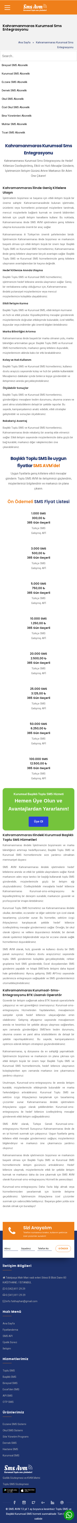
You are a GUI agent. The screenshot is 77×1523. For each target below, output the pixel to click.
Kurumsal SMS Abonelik (16, 73)
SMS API (8, 1336)
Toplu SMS (9, 1370)
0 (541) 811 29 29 (15, 1295)
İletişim (7, 1348)
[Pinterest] (62, 1502)
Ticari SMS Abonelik (13, 132)
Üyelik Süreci (10, 1342)
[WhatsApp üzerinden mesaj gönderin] (69, 1515)
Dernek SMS (10, 1443)
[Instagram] (34, 1502)
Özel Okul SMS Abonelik (16, 107)
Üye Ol (38, 821)
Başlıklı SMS (9, 1376)
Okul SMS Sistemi (13, 1430)
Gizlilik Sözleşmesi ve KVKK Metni (21, 1477)
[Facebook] (15, 1502)
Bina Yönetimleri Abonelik (17, 115)
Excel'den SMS (11, 1389)
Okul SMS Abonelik (13, 98)
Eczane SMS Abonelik (14, 82)
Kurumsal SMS (11, 1455)
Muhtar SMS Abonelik (14, 124)
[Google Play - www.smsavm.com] (11, 1490)
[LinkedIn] (43, 1502)
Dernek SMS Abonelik (14, 90)
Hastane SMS (10, 1449)
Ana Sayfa (24, 42)
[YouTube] (53, 1502)
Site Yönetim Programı (15, 1436)
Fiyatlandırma (10, 1329)
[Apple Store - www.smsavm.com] (28, 1490)
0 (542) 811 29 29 (15, 1288)
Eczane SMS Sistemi (14, 1424)
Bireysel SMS (10, 1383)
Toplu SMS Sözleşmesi (16, 1484)
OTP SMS (8, 1401)
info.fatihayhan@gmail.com (21, 1301)
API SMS (8, 1395)
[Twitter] (24, 1502)
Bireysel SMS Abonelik (15, 65)
